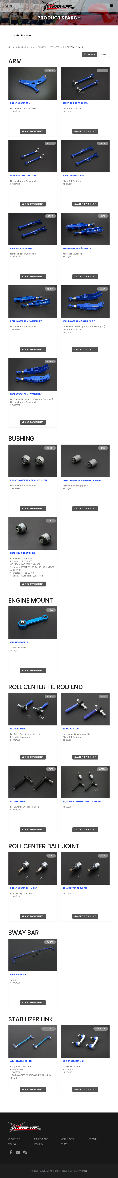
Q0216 (103, 143)
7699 (51, 769)
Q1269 (50, 361)
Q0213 (50, 143)
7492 (50, 520)
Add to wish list (34, 131)
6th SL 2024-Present (73, 47)
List (105, 54)
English (64, 1143)
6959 (50, 609)
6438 (103, 855)
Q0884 (50, 448)
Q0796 (102, 769)
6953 (103, 448)
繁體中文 (12, 1143)
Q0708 (50, 70)
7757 (51, 855)
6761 (103, 696)
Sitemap (92, 1138)
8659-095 (101, 1028)
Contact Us (14, 1138)
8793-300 (48, 1028)
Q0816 (50, 696)
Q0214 (102, 70)
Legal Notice (67, 1138)
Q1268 (103, 288)
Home (11, 47)
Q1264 (50, 288)
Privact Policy (41, 1138)
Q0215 (50, 216)
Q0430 (50, 942)
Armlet (83, 1170)
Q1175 (103, 216)
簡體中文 (38, 1143)
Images (90, 54)
